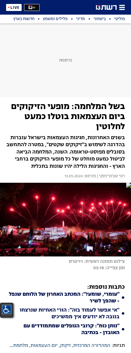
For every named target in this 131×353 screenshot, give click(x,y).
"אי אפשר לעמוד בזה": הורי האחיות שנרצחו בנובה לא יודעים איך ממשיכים (69, 313)
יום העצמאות (44, 346)
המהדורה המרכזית (91, 346)
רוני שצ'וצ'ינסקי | (110, 176)
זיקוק (65, 346)
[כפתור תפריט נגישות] (6, 309)
